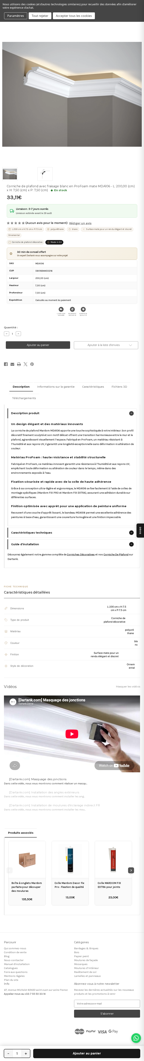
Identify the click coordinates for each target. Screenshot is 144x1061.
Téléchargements (24, 398)
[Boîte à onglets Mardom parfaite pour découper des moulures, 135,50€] (27, 859)
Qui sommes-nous (15, 948)
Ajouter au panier (87, 1053)
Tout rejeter (40, 16)
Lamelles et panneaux (87, 976)
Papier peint (81, 956)
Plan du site (11, 980)
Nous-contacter (14, 960)
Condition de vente (15, 952)
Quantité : (11, 327)
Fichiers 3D (119, 386)
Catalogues (11, 968)
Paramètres (15, 16)
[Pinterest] (32, 364)
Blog (6, 956)
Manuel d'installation (17, 964)
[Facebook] (6, 364)
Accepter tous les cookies (74, 16)
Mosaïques (81, 964)
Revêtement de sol (85, 972)
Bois (76, 952)
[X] (25, 364)
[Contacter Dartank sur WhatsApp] (136, 1038)
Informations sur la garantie (56, 386)
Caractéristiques (93, 386)
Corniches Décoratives (81, 554)
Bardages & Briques (86, 948)
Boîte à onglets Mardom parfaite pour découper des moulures (26, 887)
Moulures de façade (86, 960)
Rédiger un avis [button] (80, 223)
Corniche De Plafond (116, 554)
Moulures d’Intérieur (86, 968)
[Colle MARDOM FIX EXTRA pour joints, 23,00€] (113, 859)
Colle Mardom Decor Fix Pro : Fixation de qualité (69, 885)
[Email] (12, 364)
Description (21, 386)
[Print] (19, 364)
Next (131, 870)
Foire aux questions (16, 972)
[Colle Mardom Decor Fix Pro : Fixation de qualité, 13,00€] (70, 859)
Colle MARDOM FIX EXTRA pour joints (109, 885)
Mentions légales (14, 976)
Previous (10, 870)
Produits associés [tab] (20, 832)
